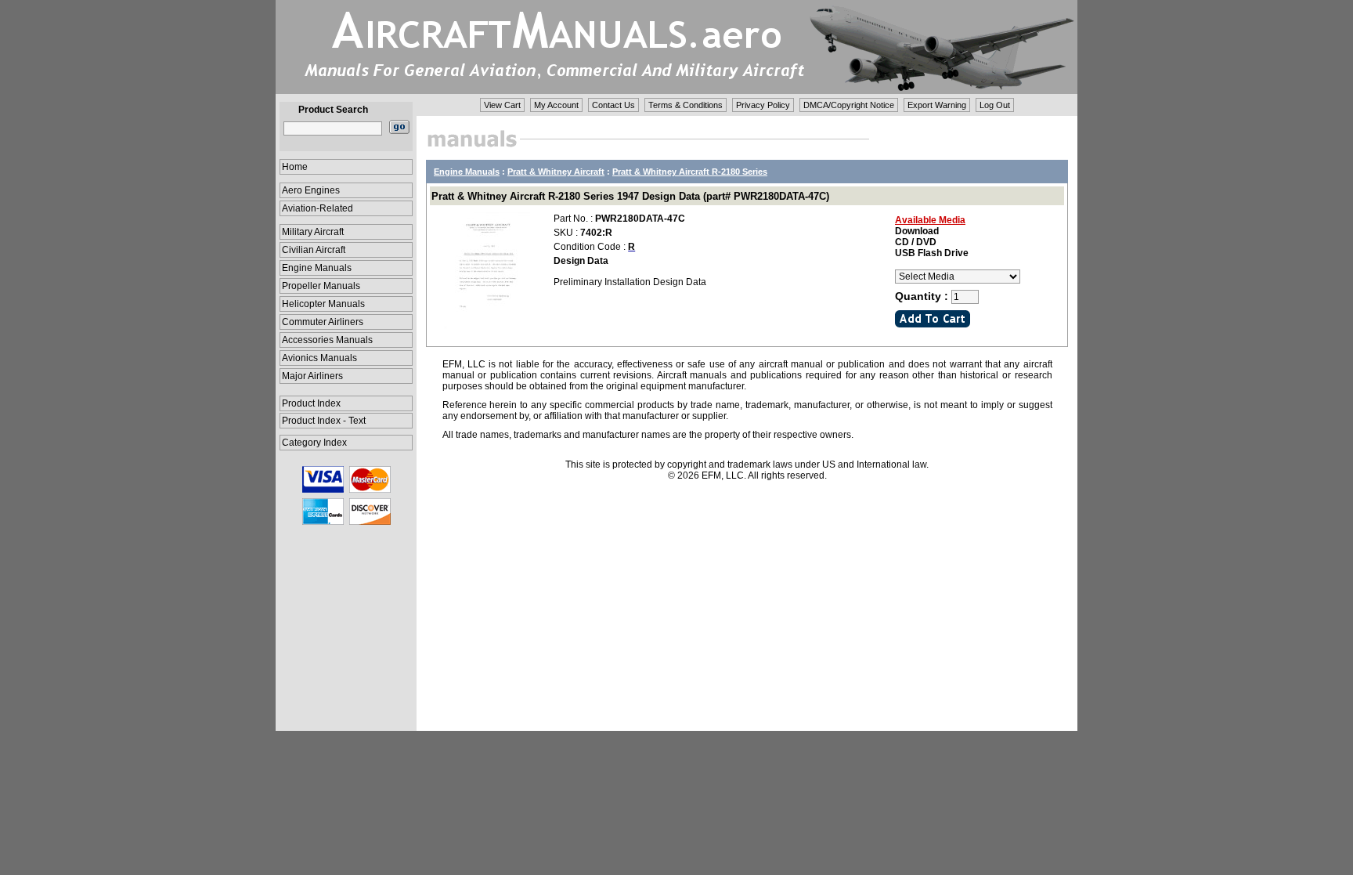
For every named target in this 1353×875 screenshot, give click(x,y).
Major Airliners (312, 376)
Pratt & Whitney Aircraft (555, 171)
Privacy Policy (763, 105)
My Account (556, 105)
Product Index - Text (324, 420)
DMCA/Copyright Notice (848, 105)
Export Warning (936, 105)
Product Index (311, 403)
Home (295, 166)
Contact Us (613, 105)
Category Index (314, 442)
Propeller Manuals (321, 285)
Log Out (995, 105)
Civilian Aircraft (313, 249)
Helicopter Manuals (323, 303)
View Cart (502, 105)
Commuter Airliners (322, 321)
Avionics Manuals (319, 358)
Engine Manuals (317, 267)
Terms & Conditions (685, 105)
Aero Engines (311, 190)
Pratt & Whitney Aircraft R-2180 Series (689, 171)
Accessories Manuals (327, 339)
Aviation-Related (317, 208)
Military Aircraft (313, 231)
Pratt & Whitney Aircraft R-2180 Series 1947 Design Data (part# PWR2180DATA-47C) (630, 196)
